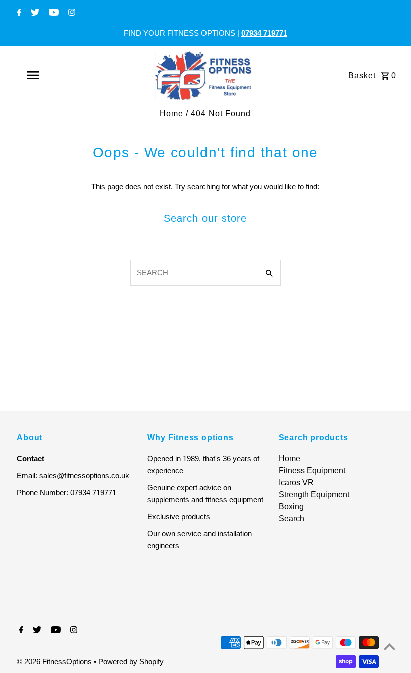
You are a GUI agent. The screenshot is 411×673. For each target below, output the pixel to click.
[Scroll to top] (389, 646)
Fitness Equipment (312, 470)
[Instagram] (70, 13)
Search (291, 518)
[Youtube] (52, 13)
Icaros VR (296, 482)
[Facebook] (18, 13)
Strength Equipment (314, 494)
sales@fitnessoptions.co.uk (84, 475)
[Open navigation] (52, 75)
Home (171, 113)
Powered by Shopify (131, 661)
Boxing (291, 506)
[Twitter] (33, 13)
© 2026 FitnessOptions (55, 661)
